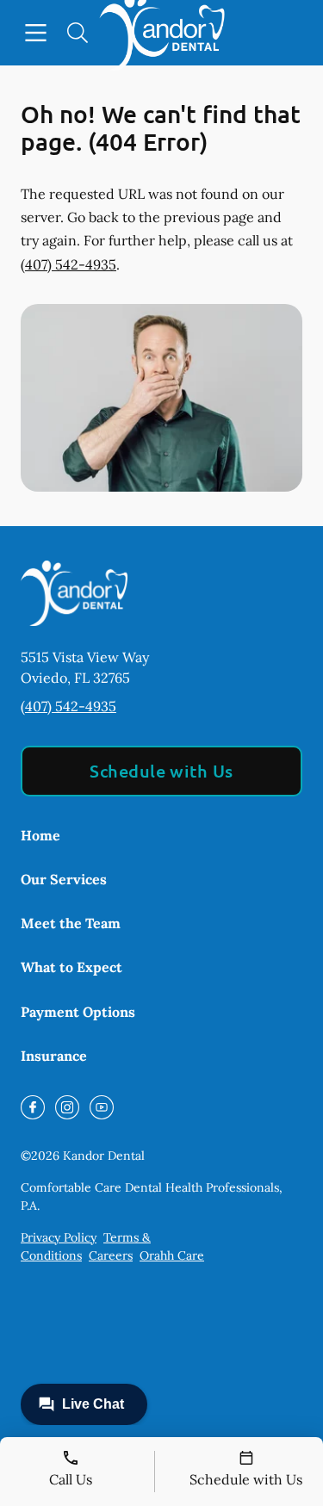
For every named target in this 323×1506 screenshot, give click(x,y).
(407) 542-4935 (68, 264)
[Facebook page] (33, 1107)
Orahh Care (172, 1255)
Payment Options (78, 1011)
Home (40, 835)
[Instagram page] (67, 1107)
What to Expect (71, 967)
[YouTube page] (102, 1107)
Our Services (64, 879)
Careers (111, 1255)
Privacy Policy (58, 1237)
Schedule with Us (161, 770)
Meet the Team (71, 923)
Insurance (54, 1055)
